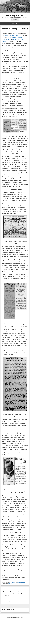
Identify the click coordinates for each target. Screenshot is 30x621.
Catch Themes (18, 618)
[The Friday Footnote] (15, 12)
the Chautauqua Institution (12, 35)
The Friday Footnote (15, 15)
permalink (10, 583)
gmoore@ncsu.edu (20, 31)
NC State (14, 582)
